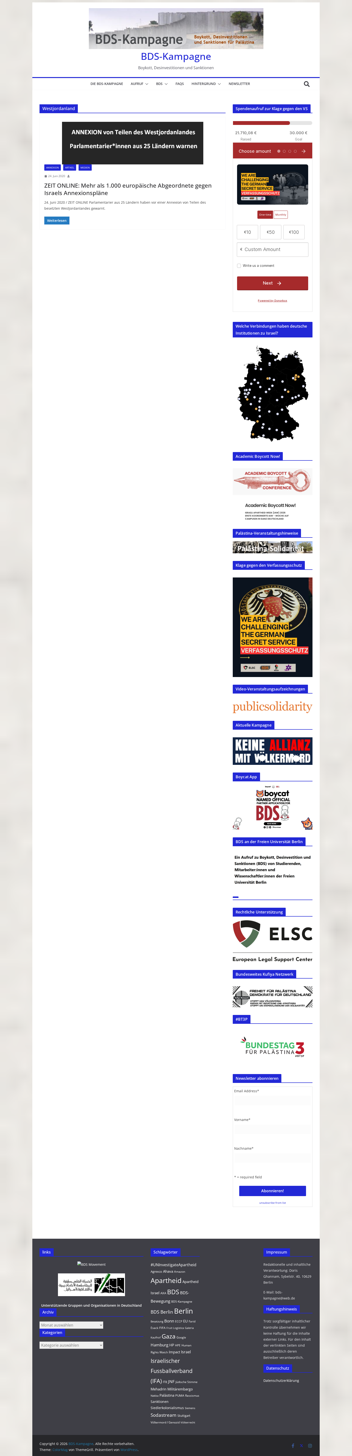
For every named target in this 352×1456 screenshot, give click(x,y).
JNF (171, 1381)
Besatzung (157, 1321)
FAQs (180, 83)
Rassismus (192, 1395)
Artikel (69, 167)
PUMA (179, 1395)
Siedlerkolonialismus (167, 1408)
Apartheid (166, 1280)
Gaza (169, 1336)
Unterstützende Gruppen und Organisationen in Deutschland (91, 1305)
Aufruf (137, 83)
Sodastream (163, 1415)
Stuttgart (183, 1415)
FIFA (162, 1328)
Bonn (169, 1321)
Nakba (155, 1395)
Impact (174, 1352)
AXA (163, 1293)
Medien (85, 167)
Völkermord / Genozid (165, 1422)
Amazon (179, 1271)
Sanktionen (160, 1401)
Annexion (52, 167)
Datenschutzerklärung (281, 1380)
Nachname (244, 1148)
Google (181, 1337)
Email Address (246, 1091)
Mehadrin (158, 1389)
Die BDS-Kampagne (107, 83)
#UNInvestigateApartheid (173, 1264)
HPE (178, 1345)
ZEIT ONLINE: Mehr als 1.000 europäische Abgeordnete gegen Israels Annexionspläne (128, 189)
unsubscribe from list (272, 1202)
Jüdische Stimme (187, 1382)
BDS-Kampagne (176, 56)
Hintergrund (204, 83)
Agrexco (156, 1271)
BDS (159, 83)
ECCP (178, 1321)
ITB (165, 1382)
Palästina (166, 1395)
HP (171, 1345)
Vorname (242, 1119)
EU (185, 1321)
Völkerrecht (188, 1422)
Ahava (168, 1271)
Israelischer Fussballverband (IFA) (172, 1371)
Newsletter (239, 83)
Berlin (183, 1311)
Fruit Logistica (175, 1328)
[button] (145, 84)
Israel (186, 1352)
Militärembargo (180, 1389)
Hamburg (159, 1345)
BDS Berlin (162, 1312)
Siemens (190, 1408)
